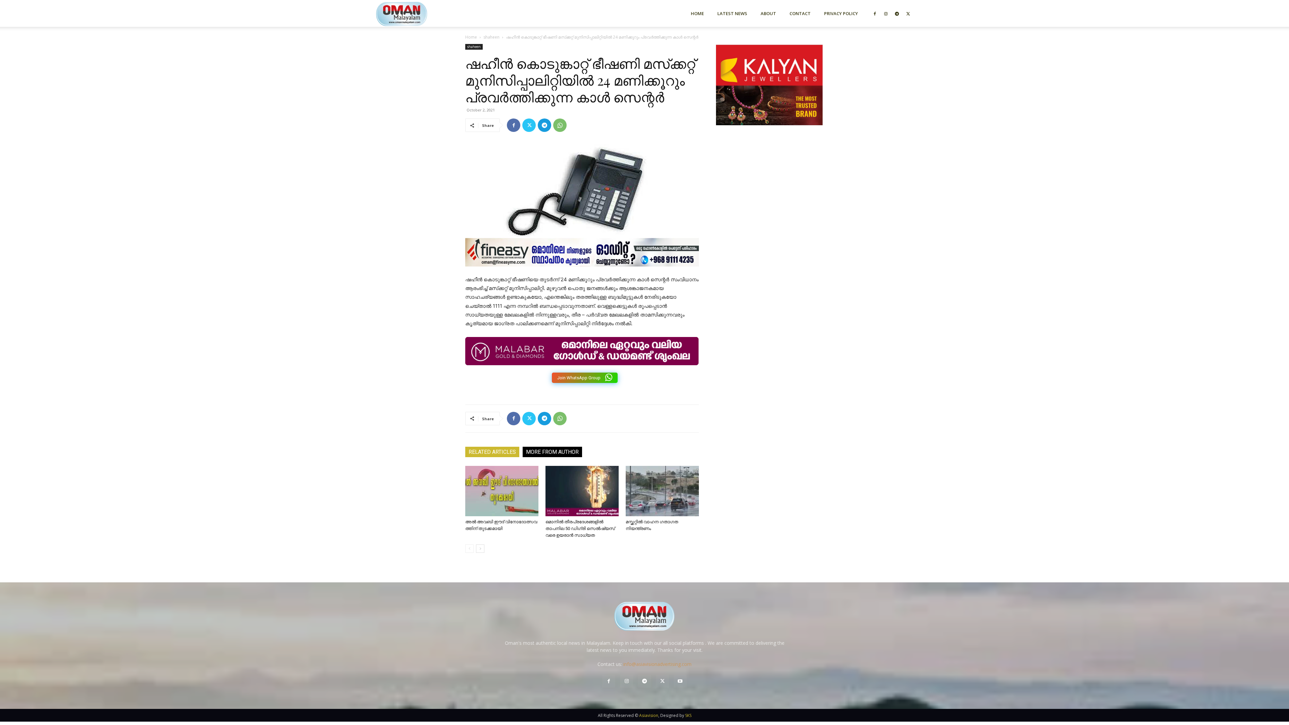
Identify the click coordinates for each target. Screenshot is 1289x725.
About (768, 13)
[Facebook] (875, 13)
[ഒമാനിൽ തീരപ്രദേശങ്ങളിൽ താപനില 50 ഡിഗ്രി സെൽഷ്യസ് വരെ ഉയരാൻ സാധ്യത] (582, 491)
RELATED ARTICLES (492, 452)
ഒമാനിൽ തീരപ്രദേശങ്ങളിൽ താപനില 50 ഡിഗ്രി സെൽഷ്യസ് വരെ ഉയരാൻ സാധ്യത (580, 528)
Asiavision (648, 715)
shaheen (491, 37)
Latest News (732, 13)
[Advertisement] (769, 202)
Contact (800, 13)
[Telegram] (897, 13)
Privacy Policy (841, 13)
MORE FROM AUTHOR (552, 452)
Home (697, 13)
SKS (688, 715)
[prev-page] (469, 548)
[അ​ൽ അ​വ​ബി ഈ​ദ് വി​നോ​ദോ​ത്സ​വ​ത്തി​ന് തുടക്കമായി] (501, 491)
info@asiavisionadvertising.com (657, 664)
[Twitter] (908, 13)
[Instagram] (886, 13)
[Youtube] (680, 681)
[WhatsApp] (560, 125)
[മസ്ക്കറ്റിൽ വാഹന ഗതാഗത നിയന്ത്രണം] (662, 491)
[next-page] (480, 548)
